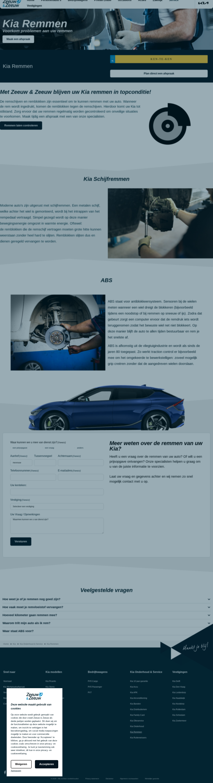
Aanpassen (16, 771)
